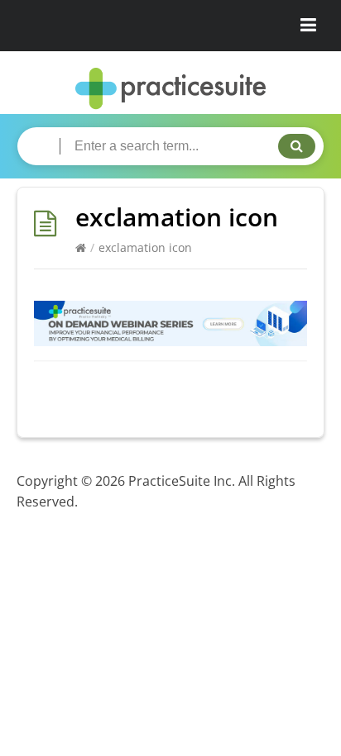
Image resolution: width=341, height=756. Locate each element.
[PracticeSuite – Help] (170, 89)
